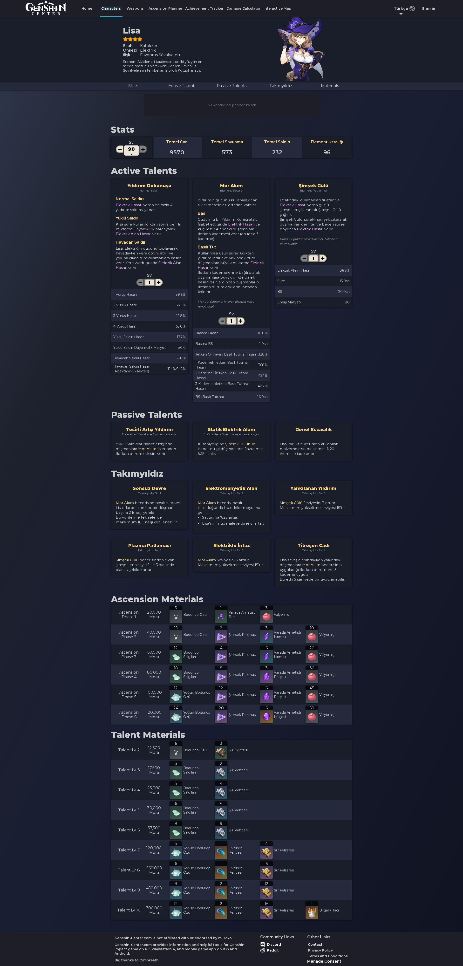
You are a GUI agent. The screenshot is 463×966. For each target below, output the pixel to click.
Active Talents (182, 85)
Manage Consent (324, 961)
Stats (133, 85)
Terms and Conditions (328, 956)
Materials (330, 85)
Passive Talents (231, 85)
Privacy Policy (320, 950)
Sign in (428, 8)
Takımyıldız (280, 85)
